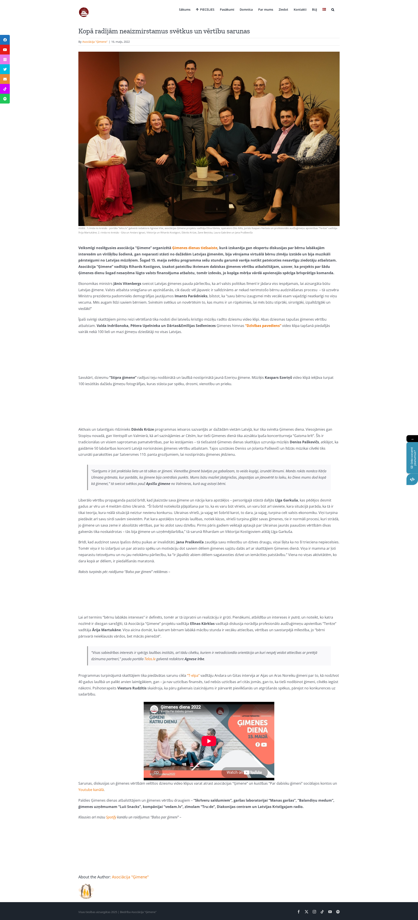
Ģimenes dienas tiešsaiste (194, 247)
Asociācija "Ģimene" (95, 42)
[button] (332, 9)
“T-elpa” (193, 675)
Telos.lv (149, 658)
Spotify (111, 817)
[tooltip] (5, 40)
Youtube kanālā (91, 789)
